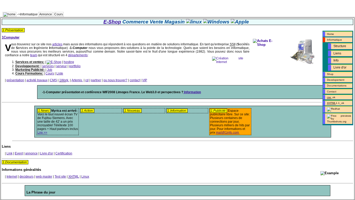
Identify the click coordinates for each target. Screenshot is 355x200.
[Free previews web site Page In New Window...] (338, 118)
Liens (337, 53)
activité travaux (37, 80)
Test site (60, 176)
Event (19, 153)
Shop (330, 74)
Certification (63, 153)
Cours (58, 14)
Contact (331, 91)
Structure (339, 46)
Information (192, 92)
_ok (331, 97)
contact (135, 80)
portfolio (75, 66)
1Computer (10, 37)
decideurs (26, 176)
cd (87, 80)
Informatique (334, 39)
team (33, 55)
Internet (11, 176)
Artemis (76, 80)
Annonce (45, 14)
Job (49, 70)
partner (96, 80)
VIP (144, 80)
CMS (53, 80)
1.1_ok (336, 103)
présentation (15, 80)
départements (78, 55)
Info (336, 60)
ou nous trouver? (115, 80)
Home (330, 34)
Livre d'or (339, 67)
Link (9, 153)
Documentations (336, 85)
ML (73, 176)
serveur (61, 66)
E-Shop (112, 21)
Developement (335, 79)
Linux (85, 176)
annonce (31, 153)
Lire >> (42, 132)
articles (57, 44)
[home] (9, 14)
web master (44, 176)
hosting (69, 62)
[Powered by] (338, 109)
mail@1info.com (227, 132)
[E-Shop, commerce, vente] (54, 62)
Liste (59, 73)
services (48, 66)
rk (63, 80)
